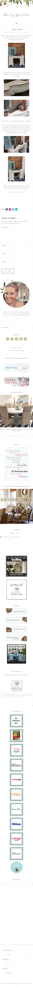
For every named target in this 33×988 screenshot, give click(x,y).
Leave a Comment (23, 32)
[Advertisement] (16, 915)
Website (4, 261)
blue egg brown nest (16, 15)
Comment (5, 227)
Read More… (16, 318)
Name (4, 245)
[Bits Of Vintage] (16, 533)
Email (4, 253)
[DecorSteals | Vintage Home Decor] (10, 539)
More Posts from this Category (16, 435)
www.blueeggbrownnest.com (16, 192)
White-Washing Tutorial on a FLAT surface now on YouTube (16, 430)
